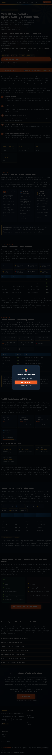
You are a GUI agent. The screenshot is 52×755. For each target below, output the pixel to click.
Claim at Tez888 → (26, 382)
